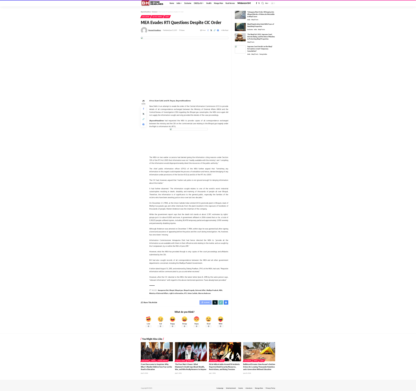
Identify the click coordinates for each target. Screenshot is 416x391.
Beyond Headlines (154, 30)
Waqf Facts (254, 19)
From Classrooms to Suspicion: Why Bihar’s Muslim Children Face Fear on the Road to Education (156, 366)
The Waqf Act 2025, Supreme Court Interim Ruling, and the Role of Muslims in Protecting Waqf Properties (261, 36)
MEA (220, 290)
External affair (200, 290)
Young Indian (263, 54)
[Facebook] (256, 3)
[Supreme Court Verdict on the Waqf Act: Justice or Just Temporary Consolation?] (240, 49)
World (190, 360)
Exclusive (145, 16)
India (248, 19)
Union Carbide (192, 293)
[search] (263, 3)
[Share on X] (211, 30)
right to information (176, 293)
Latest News (157, 16)
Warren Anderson (204, 293)
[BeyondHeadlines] (153, 3)
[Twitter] (259, 3)
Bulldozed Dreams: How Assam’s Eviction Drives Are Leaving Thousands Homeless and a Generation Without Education (259, 366)
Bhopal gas (179, 290)
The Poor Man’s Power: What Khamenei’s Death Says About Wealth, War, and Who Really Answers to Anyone (190, 366)
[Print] (217, 30)
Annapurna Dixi (163, 290)
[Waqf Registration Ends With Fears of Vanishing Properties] (240, 27)
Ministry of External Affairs (158, 293)
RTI (185, 293)
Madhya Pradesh (212, 290)
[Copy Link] (214, 30)
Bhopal (171, 290)
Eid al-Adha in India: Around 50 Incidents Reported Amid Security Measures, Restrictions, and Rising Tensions (224, 366)
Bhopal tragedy (189, 290)
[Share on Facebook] (207, 30)
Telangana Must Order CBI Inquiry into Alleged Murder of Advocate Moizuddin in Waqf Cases (261, 14)
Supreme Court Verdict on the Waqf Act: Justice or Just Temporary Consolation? (259, 49)
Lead (167, 16)
